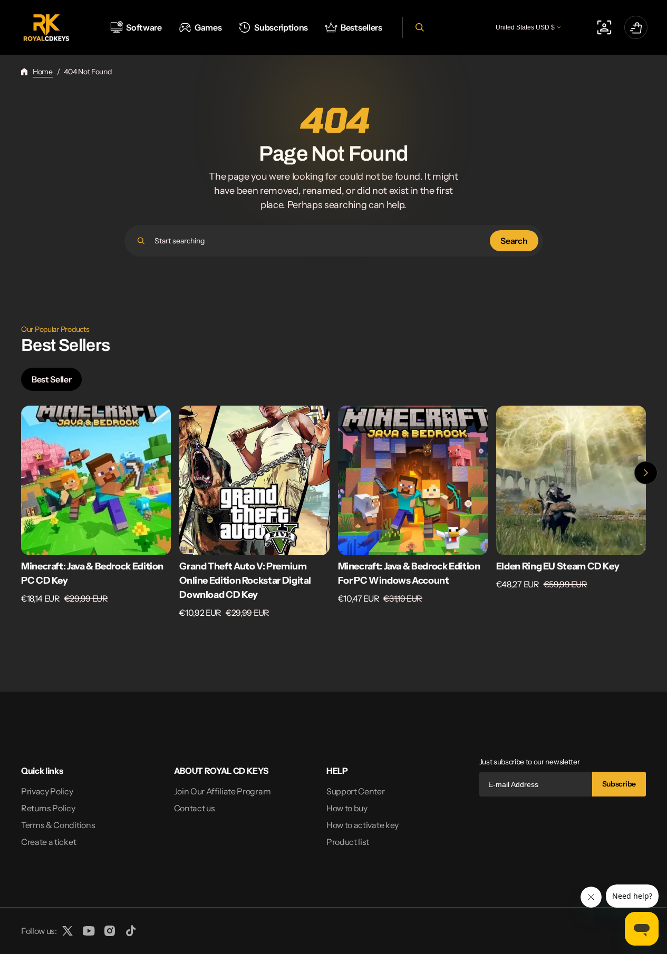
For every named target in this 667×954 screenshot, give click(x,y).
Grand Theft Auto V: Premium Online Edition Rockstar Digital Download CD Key (245, 580)
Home (43, 71)
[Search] (141, 241)
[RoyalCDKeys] (46, 28)
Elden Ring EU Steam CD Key (558, 566)
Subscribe (619, 784)
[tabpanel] (333, 515)
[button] (418, 27)
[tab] (51, 379)
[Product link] (96, 512)
